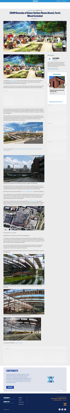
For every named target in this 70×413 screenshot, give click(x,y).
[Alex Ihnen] (50, 59)
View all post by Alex (53, 68)
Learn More (10, 387)
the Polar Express (32, 201)
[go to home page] (35, 1)
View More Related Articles (55, 101)
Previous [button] (48, 84)
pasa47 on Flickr (19, 342)
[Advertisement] (24, 98)
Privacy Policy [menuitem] (21, 404)
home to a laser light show (26, 191)
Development (30, 10)
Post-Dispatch (14, 80)
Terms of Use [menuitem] (21, 402)
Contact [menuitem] (20, 399)
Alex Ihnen (33, 18)
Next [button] (65, 84)
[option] (57, 85)
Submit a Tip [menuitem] (8, 402)
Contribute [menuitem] (9, 398)
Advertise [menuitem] (20, 397)
